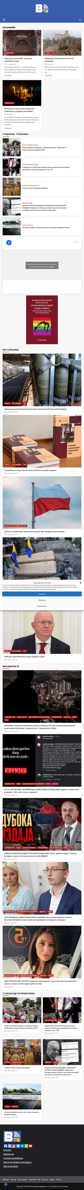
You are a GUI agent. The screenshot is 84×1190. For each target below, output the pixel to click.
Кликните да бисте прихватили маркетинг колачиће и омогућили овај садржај (42, 265)
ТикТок (58, 1179)
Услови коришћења (13, 1158)
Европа (7, 403)
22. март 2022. (50, 64)
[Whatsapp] (26, 1146)
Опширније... (8, 75)
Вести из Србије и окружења (17, 1162)
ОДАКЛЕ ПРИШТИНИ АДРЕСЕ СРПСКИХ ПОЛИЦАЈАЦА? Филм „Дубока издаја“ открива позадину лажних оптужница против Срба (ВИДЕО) (40, 854)
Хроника (55, 784)
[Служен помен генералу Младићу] (12, 186)
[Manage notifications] (5, 1184)
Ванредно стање (10, 717)
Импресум (9, 1154)
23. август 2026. (10, 731)
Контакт (7, 1150)
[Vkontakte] (22, 1146)
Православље (9, 53)
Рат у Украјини (16, 403)
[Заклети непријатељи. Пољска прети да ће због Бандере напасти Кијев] (42, 502)
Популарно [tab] (23, 134)
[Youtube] (30, 1146)
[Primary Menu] (5, 19)
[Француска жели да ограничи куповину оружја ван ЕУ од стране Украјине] (42, 380)
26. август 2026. (10, 473)
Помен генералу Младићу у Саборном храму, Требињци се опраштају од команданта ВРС (44, 148)
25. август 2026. (10, 660)
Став (53, 53)
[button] (81, 583)
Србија (48, 53)
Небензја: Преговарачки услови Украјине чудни (24, 656)
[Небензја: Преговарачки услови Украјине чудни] (42, 627)
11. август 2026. (10, 795)
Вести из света (11, 1166)
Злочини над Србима (29, 848)
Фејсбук (6, 1179)
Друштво (25, 203)
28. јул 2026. (9, 987)
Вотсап (45, 1179)
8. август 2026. (10, 923)
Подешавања (42, 606)
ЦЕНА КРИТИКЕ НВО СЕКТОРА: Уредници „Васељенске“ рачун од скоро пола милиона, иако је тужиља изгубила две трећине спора (40, 982)
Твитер (13, 1179)
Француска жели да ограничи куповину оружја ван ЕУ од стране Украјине (35, 409)
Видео (18, 784)
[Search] (80, 20)
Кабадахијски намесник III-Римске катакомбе (59, 59)
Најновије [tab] (9, 134)
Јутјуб (51, 1179)
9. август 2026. (10, 859)
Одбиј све (42, 600)
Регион (24, 145)
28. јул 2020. (9, 114)
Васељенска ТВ (22, 717)
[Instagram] (14, 1146)
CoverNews (52, 1186)
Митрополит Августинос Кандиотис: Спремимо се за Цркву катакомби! (19, 110)
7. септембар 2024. (11, 64)
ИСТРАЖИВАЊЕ (56, 717)
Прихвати (42, 594)
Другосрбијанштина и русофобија (39, 717)
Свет (24, 403)
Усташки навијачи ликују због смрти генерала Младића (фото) (45, 227)
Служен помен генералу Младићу (35, 188)
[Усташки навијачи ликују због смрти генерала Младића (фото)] (12, 226)
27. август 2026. (10, 412)
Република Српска (32, 145)
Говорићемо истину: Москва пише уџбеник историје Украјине (30, 470)
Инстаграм (22, 1179)
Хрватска (30, 225)
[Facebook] (5, 1146)
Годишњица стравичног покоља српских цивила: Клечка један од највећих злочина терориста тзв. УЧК (46, 168)
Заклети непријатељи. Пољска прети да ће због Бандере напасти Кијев (34, 531)
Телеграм (32, 1179)
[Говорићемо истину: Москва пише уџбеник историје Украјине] (42, 441)
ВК (39, 1179)
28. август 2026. (10, 1031)
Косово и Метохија (27, 165)
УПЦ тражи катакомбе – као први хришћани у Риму (18, 59)
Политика (67, 717)
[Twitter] (10, 1146)
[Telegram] (18, 1146)
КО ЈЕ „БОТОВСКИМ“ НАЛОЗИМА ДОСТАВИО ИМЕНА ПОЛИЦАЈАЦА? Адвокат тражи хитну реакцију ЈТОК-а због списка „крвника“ (41, 791)
